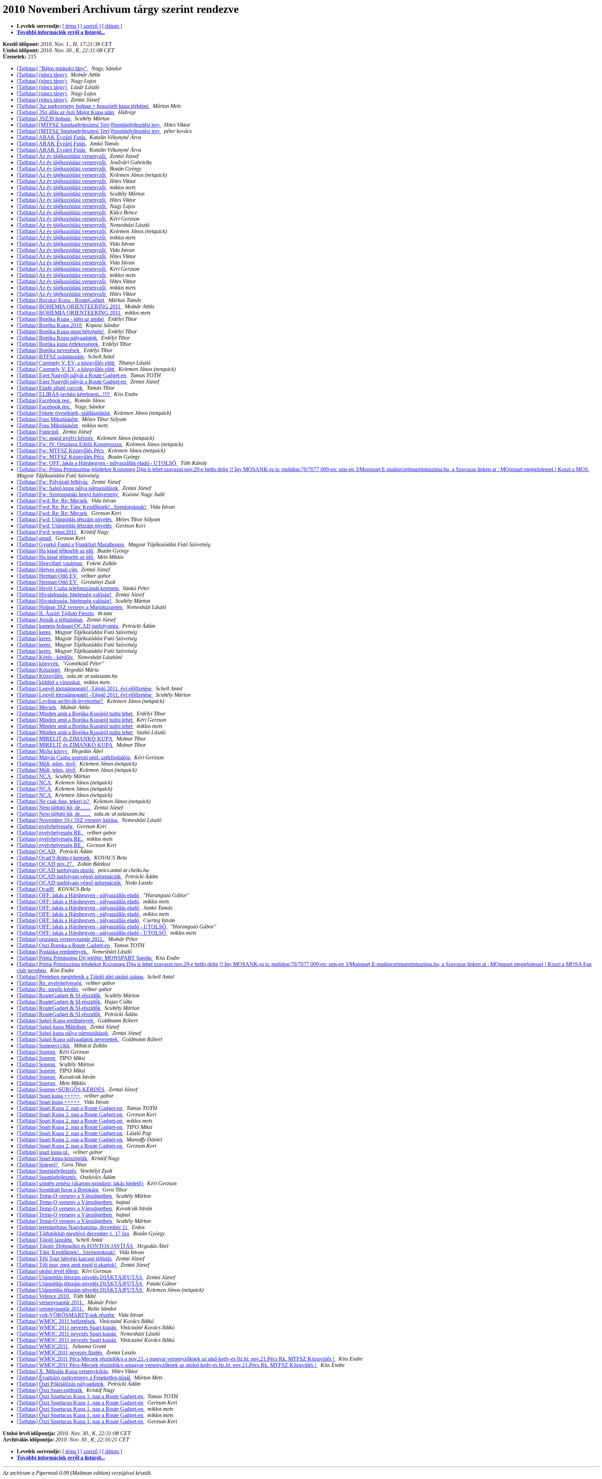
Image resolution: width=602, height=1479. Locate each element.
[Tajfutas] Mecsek (37, 707)
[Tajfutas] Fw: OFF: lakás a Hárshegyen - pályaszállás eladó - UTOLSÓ (97, 463)
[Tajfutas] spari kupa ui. (43, 1152)
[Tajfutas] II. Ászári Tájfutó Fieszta (56, 613)
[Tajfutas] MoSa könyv (43, 751)
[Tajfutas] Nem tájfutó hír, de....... (54, 807)
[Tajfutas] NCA (34, 776)
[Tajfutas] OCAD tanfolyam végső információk (69, 876)
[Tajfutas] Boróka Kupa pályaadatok (57, 338)
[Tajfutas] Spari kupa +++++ (49, 1096)
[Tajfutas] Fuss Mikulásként (48, 419)
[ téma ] (70, 26)
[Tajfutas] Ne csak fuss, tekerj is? (54, 801)
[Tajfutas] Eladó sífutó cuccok (50, 388)
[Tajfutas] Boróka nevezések (49, 350)
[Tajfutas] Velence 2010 (43, 1296)
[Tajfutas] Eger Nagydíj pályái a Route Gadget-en (72, 375)
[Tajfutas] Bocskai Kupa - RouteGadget (61, 300)
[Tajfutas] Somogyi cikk (44, 1046)
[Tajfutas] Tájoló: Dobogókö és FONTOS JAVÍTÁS (75, 1246)
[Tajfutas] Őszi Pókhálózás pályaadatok (61, 1384)
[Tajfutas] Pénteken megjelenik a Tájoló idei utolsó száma (81, 977)
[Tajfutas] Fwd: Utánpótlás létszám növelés (65, 519)
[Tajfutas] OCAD (37, 851)
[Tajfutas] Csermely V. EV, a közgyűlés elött (66, 363)
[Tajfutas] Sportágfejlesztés (47, 1171)
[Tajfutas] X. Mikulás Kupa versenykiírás (63, 1371)
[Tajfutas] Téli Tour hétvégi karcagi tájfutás (65, 1259)
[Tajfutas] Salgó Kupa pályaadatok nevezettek (68, 1039)
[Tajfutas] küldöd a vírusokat (49, 682)
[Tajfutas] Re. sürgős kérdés (48, 989)
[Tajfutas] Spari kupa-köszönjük (52, 1158)
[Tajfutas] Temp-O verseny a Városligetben (65, 1196)
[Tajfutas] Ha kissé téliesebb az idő (55, 551)
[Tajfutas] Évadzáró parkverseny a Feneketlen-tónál (74, 1378)
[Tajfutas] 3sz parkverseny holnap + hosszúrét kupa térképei (83, 106)
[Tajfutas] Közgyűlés (40, 676)
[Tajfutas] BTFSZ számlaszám (51, 356)
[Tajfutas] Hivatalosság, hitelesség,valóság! (65, 595)
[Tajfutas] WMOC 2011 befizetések (57, 1321)
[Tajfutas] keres (34, 632)
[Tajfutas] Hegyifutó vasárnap (50, 563)
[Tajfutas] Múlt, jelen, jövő (47, 764)
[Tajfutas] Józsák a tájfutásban (50, 620)
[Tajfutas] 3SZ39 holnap (44, 118)
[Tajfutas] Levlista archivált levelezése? (60, 701)
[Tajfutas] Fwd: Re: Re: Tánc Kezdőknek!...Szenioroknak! (82, 507)
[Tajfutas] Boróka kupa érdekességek (58, 344)
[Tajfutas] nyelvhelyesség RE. (50, 833)
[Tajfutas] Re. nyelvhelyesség (50, 983)
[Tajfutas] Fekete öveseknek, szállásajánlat (64, 413)
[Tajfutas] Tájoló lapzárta (45, 1240)
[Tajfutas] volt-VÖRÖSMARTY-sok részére (66, 1315)
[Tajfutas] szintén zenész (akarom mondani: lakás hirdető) (80, 1183)
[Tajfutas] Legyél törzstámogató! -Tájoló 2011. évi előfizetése (85, 688)
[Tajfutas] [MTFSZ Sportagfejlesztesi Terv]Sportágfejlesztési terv (89, 125)
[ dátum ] (112, 26)
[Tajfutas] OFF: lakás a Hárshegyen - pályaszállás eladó (78, 895)
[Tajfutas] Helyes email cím (47, 569)
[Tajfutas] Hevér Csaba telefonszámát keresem (68, 588)
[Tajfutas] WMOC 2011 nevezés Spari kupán (67, 1327)
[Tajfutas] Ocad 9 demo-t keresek (54, 858)
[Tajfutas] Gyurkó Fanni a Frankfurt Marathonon (71, 544)
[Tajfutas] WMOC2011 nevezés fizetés (60, 1352)
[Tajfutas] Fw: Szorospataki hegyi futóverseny (68, 494)
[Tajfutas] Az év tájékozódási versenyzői (62, 156)
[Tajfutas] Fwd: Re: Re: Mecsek (52, 501)
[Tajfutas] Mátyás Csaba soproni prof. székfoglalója (74, 757)
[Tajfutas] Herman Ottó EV (47, 576)
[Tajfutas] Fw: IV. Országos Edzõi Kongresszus (70, 444)
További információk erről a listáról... (61, 32)
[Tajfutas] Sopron (36, 1052)
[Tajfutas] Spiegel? (38, 1165)
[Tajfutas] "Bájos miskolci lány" (52, 68)
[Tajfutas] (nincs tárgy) (42, 75)
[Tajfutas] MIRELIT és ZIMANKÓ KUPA (65, 739)
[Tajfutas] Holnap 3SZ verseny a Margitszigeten (70, 607)
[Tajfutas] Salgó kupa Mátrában (52, 1027)
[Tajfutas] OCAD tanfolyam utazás (56, 870)
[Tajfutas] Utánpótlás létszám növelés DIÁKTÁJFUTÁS (80, 1277)
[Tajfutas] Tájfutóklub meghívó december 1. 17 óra (73, 1233)
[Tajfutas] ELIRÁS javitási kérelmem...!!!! (64, 394)
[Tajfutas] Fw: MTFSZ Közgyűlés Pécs (61, 450)
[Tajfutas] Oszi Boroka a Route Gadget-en (64, 945)
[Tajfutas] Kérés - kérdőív (46, 657)
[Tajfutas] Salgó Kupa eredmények (56, 1020)
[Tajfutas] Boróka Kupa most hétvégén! (61, 331)
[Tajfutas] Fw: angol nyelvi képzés (55, 438)
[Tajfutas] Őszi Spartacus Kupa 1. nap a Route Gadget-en (81, 1396)
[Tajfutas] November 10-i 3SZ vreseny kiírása (68, 820)
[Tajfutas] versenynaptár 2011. (51, 1302)
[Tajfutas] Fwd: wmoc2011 (47, 532)
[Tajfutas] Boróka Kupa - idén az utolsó (61, 319)
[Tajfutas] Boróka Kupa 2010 (50, 325)
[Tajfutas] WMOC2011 (43, 1346)
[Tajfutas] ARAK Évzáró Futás (52, 137)
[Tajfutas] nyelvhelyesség (45, 826)
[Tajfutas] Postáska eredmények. (53, 952)
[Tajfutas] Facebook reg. (44, 400)
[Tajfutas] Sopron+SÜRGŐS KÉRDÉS (61, 1089)
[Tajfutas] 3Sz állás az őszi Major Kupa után (66, 112)
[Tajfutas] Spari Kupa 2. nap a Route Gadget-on (70, 1108)
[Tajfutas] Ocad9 (36, 889)
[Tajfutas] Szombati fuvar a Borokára (58, 1190)
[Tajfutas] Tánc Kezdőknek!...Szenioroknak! (66, 1252)
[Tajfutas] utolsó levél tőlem (48, 1271)
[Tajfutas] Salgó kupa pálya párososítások (63, 1033)
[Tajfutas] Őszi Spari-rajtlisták (50, 1390)
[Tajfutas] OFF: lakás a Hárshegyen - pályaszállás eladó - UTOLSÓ (92, 927)
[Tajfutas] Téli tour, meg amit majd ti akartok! (67, 1265)
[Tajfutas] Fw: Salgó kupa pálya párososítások (68, 488)
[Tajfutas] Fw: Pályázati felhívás (53, 482)
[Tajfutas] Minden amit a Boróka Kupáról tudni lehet (75, 714)
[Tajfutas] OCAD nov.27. (46, 864)
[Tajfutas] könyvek (38, 663)
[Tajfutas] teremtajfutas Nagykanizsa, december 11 (73, 1227)
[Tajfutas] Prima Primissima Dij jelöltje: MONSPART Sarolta (85, 958)
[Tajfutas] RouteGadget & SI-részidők (59, 995)
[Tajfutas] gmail (35, 538)
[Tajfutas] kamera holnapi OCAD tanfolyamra (68, 626)
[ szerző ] (90, 26)
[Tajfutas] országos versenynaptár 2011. (61, 939)
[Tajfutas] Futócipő (38, 432)
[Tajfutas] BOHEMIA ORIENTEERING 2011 (69, 306)
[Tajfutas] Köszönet (39, 670)
